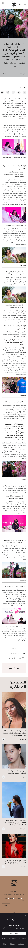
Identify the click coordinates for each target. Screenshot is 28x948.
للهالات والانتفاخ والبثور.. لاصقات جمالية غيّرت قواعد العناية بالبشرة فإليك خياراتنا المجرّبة (14, 733)
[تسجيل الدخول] (20, 4)
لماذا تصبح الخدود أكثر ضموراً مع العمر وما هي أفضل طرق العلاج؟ (15, 861)
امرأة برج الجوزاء (12, 658)
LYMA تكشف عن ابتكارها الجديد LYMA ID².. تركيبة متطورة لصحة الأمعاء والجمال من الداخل (15, 822)
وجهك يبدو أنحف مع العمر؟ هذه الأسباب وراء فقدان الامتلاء (15, 772)
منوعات (6, 898)
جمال (11, 898)
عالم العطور (14, 202)
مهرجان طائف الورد (14, 653)
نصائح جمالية (23, 74)
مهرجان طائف (19, 114)
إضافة (5, 905)
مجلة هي (14, 66)
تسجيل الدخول (14, 933)
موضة (19, 898)
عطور (23, 653)
